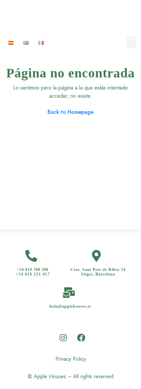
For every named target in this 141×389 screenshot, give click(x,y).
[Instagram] (63, 337)
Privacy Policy (70, 359)
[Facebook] (81, 337)
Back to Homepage (70, 112)
